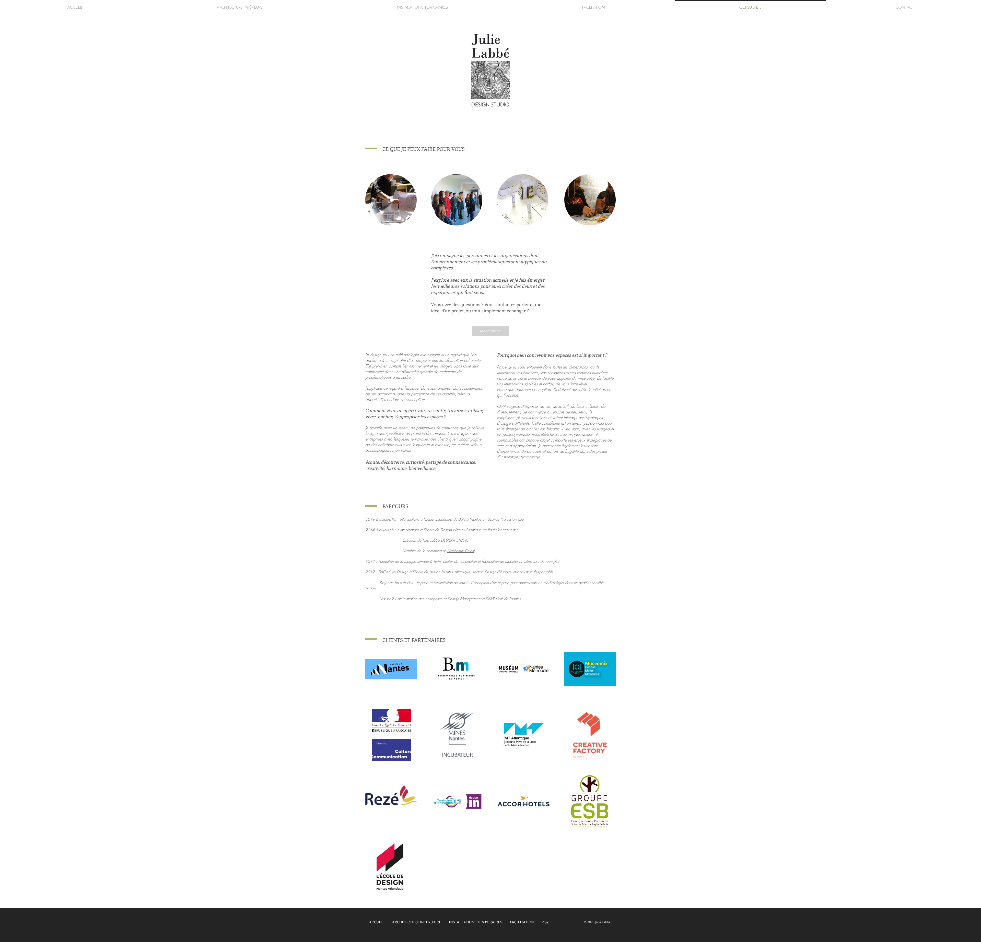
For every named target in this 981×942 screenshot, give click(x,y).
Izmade (423, 561)
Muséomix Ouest (460, 550)
